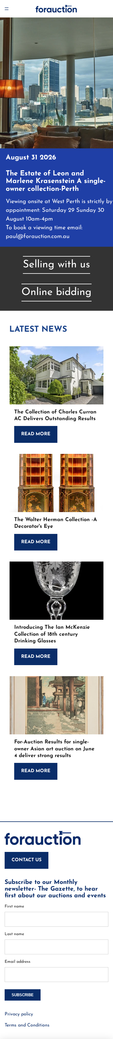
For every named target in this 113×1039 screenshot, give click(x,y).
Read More (35, 434)
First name (14, 906)
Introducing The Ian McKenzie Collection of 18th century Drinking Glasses (52, 634)
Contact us (26, 860)
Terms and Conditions (27, 1025)
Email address (17, 962)
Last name (14, 934)
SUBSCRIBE (23, 995)
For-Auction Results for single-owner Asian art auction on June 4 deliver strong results (54, 749)
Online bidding (56, 292)
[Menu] (6, 8)
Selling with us (56, 265)
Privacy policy (19, 1014)
